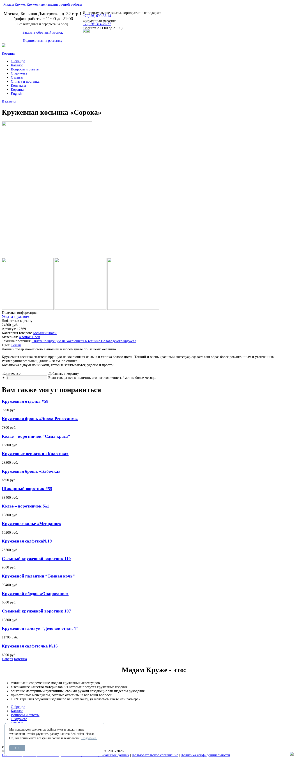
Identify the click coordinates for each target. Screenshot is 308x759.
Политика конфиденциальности (205, 755)
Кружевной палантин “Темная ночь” (38, 576)
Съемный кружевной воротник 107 (36, 611)
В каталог (9, 101)
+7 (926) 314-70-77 (97, 24)
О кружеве (19, 73)
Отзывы (17, 77)
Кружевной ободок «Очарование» (35, 593)
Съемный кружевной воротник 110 (36, 558)
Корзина (8, 53)
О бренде (18, 61)
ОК (17, 748)
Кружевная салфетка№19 (27, 541)
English (16, 93)
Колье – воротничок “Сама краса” (36, 436)
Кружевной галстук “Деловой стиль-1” (40, 628)
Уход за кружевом (15, 317)
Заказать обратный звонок (43, 32)
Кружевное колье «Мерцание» (31, 523)
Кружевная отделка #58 (25, 401)
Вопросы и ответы (25, 69)
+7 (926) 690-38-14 (97, 16)
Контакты (18, 85)
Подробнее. (89, 738)
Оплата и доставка (25, 81)
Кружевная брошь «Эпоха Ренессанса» (40, 418)
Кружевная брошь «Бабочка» (31, 471)
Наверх (7, 659)
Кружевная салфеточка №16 (30, 646)
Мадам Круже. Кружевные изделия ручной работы (42, 4)
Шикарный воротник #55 (27, 488)
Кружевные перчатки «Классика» (35, 453)
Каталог (17, 65)
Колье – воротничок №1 (25, 506)
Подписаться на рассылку (42, 40)
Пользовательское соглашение (155, 755)
